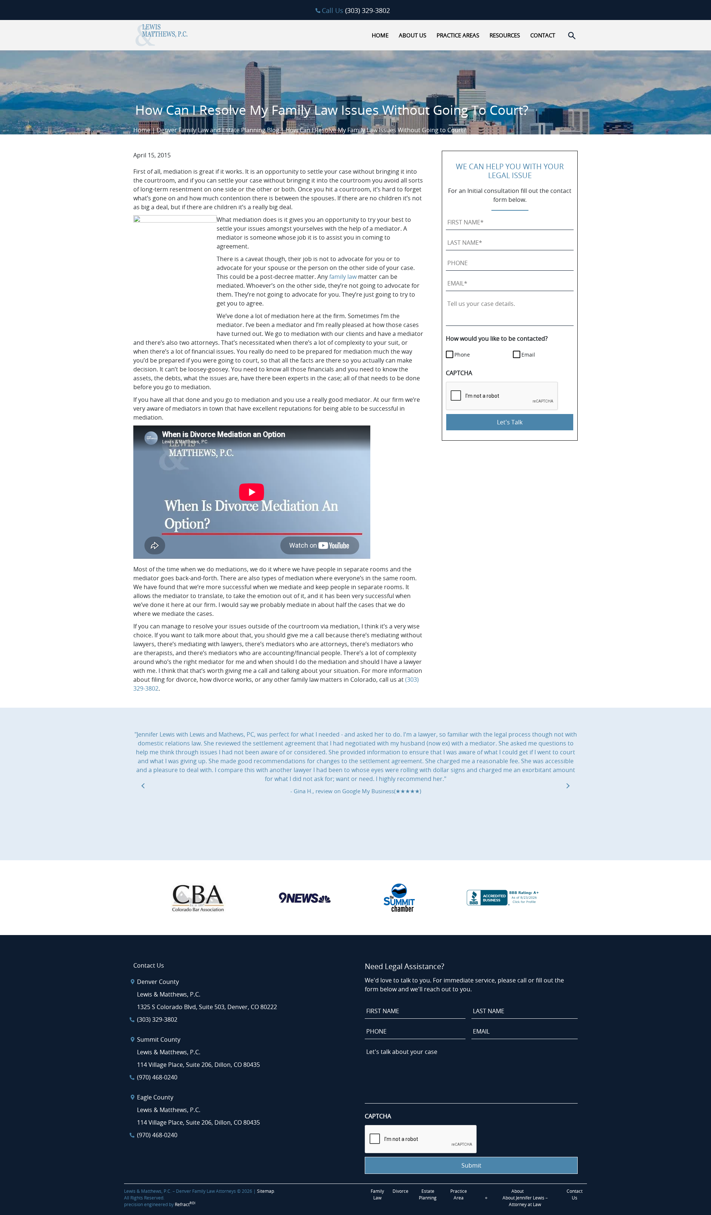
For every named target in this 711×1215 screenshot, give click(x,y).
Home (380, 35)
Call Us (356, 10)
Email (528, 354)
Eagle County (155, 1097)
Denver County (158, 982)
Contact (542, 35)
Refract (185, 1204)
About (517, 1191)
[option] (355, 762)
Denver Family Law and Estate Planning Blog (218, 130)
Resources (505, 35)
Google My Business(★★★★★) (381, 791)
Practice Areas (458, 35)
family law (343, 277)
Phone (462, 354)
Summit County (158, 1039)
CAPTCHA (459, 373)
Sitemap (265, 1191)
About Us (412, 35)
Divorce (400, 1191)
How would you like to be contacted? (497, 338)
